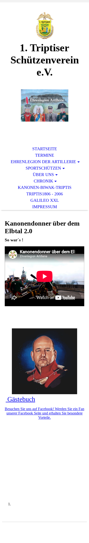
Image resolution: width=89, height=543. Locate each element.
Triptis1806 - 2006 (44, 193)
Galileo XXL (44, 200)
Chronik (43, 181)
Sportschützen (43, 168)
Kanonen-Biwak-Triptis (44, 187)
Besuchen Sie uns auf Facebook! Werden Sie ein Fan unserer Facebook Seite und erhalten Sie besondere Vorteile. (44, 413)
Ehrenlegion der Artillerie (43, 161)
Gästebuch (20, 399)
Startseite (44, 148)
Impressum (44, 206)
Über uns (43, 174)
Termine (44, 155)
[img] (45, 25)
